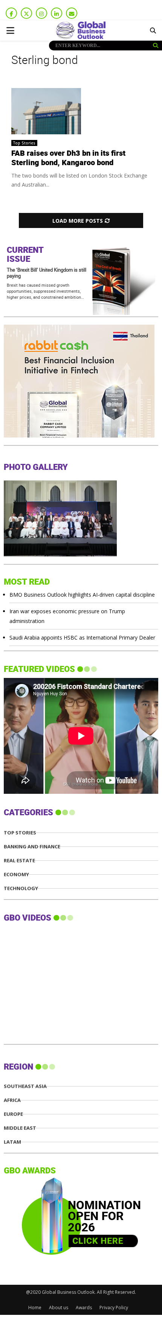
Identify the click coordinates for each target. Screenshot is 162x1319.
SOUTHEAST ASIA (25, 1086)
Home (34, 1307)
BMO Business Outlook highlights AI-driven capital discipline (82, 594)
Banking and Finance (32, 846)
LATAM (12, 1142)
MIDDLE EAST (20, 1128)
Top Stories (24, 143)
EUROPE (13, 1114)
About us (58, 1307)
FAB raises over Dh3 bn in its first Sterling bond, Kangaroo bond (68, 158)
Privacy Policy (113, 1307)
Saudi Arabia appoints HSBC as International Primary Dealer (82, 637)
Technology (21, 888)
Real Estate (19, 860)
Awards (84, 1307)
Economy (16, 874)
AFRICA (12, 1100)
